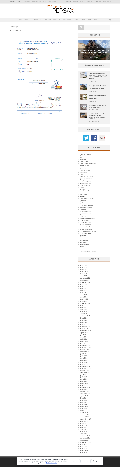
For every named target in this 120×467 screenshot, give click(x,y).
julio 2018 (83, 398)
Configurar (96, 461)
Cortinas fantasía (85, 169)
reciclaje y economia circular (88, 231)
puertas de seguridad (86, 229)
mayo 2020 (83, 358)
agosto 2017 (84, 421)
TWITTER (75, 1)
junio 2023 (83, 305)
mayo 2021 (83, 337)
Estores (82, 187)
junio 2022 (83, 320)
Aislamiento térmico (85, 154)
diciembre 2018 (85, 387)
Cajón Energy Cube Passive (88, 163)
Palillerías (82, 196)
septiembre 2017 (85, 419)
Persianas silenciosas (86, 215)
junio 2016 (83, 431)
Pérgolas (82, 202)
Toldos (82, 246)
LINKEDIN (69, 1)
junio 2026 (83, 267)
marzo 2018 (84, 406)
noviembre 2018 (85, 389)
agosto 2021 (84, 333)
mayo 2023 (83, 307)
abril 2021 (83, 339)
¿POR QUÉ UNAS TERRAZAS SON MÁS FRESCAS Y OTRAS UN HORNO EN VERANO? (94, 52)
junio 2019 (83, 377)
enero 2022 (83, 324)
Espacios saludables (85, 183)
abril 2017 (83, 429)
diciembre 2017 (85, 413)
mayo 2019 (83, 379)
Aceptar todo (75, 461)
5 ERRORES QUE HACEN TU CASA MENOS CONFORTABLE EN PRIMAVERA (43, 1)
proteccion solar (84, 220)
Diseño (82, 174)
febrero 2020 (84, 362)
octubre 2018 (84, 391)
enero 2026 (83, 276)
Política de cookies (51, 463)
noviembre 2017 (85, 415)
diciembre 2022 (85, 316)
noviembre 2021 (85, 326)
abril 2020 (83, 360)
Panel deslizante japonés (87, 198)
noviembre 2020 (85, 347)
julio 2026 (83, 265)
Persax (37, 20)
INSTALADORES (107, 1)
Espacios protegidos (85, 181)
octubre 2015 (84, 440)
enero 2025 (83, 295)
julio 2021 (83, 335)
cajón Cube (83, 159)
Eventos (67, 20)
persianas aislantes (85, 211)
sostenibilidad (84, 240)
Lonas (82, 192)
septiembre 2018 (85, 394)
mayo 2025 (83, 288)
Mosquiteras (83, 194)
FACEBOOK (90, 1)
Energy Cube (83, 180)
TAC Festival (83, 242)
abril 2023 (83, 309)
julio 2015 (83, 446)
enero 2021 (83, 343)
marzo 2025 (84, 293)
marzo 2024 (84, 299)
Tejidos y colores (84, 244)
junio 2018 (83, 400)
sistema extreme (84, 239)
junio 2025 (83, 286)
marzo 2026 (84, 271)
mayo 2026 (83, 269)
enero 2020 (83, 364)
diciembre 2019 (85, 366)
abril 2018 (83, 404)
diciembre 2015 (85, 436)
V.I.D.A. (82, 248)
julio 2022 (83, 318)
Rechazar (85, 461)
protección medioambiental (87, 218)
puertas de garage (85, 226)
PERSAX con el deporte (86, 205)
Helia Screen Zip (84, 191)
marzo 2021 (84, 341)
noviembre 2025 (85, 278)
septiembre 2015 (85, 442)
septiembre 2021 (85, 330)
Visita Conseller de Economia (88, 251)
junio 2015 (83, 448)
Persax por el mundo (86, 207)
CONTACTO (98, 1)
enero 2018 (83, 410)
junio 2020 (83, 356)
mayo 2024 (83, 297)
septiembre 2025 (85, 282)
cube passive (83, 172)
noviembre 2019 (85, 368)
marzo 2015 (84, 450)
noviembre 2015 (85, 438)
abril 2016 (83, 434)
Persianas (83, 209)
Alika (81, 157)
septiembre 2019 (85, 373)
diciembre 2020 (85, 345)
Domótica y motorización (87, 176)
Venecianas (83, 250)
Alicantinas (83, 156)
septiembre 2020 (85, 351)
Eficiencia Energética (86, 178)
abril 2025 (83, 290)
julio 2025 (83, 284)
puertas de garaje (85, 227)
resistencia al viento (85, 233)
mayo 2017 (83, 427)
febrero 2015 (84, 452)
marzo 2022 (84, 322)
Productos (24, 20)
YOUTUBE (82, 1)
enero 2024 (83, 301)
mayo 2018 (83, 402)
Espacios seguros (85, 185)
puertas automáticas (85, 222)
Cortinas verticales (85, 170)
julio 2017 (83, 423)
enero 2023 (83, 314)
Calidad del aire (84, 165)
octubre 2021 (84, 328)
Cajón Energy (84, 161)
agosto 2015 (84, 444)
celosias (82, 167)
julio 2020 (83, 354)
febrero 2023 (84, 311)
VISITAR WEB (79, 20)
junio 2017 (83, 425)
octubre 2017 (84, 417)
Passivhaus (83, 200)
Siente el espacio (52, 20)
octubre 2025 (84, 280)
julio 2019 (83, 375)
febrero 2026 (84, 274)
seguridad (83, 235)
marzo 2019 (84, 383)
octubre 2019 (84, 370)
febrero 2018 (84, 408)
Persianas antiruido (85, 213)
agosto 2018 (84, 396)
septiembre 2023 (85, 303)
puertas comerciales (85, 224)
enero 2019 (83, 385)
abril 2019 (83, 381)
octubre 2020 (84, 349)
